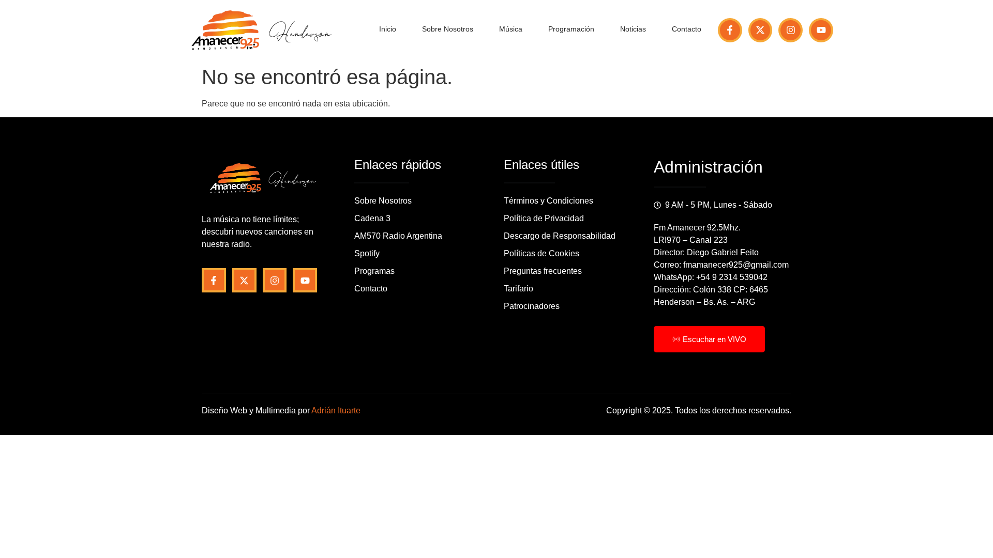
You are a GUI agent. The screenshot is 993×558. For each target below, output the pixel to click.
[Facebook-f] (730, 30)
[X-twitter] (760, 30)
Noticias (633, 29)
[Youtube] (821, 30)
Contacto (686, 29)
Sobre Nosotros (447, 29)
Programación (571, 29)
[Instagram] (790, 30)
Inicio (387, 29)
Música (510, 29)
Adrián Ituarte (335, 410)
